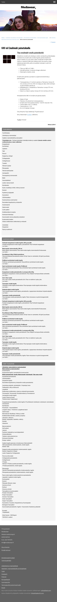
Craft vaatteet (5, 209)
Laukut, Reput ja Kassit (8, 397)
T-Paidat (4, 462)
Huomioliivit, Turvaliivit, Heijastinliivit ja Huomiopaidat (16, 502)
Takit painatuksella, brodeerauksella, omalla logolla (15, 444)
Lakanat (4, 430)
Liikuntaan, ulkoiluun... (8, 417)
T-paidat (4, 163)
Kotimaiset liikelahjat (7, 214)
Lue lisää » (5, 246)
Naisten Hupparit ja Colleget (9, 451)
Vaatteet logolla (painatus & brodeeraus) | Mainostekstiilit (17, 443)
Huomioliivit (5, 195)
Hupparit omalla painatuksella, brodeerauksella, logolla (16, 449)
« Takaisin (53, 42)
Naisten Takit (5, 446)
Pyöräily (4, 421)
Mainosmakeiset (6, 426)
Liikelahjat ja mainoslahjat (9, 135)
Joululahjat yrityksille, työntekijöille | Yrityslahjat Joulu (16, 385)
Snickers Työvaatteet (7, 496)
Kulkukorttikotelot (6, 434)
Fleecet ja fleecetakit (7, 456)
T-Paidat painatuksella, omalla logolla (12, 465)
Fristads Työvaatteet (7, 492)
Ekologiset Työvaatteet (8, 504)
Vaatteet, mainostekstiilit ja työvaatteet (12, 138)
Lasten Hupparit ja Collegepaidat (11, 453)
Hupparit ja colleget (7, 156)
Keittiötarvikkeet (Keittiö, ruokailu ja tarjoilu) (13, 415)
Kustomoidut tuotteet (7, 219)
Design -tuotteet (6, 440)
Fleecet (4, 153)
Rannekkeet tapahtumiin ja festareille (12, 202)
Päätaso (3, 37)
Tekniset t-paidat (6, 165)
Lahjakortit (5, 389)
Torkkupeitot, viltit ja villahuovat (10, 387)
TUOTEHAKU (6, 133)
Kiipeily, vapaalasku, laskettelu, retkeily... (13, 419)
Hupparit (4, 574)
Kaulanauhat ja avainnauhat (9, 200)
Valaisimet (5, 423)
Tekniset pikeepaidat (7, 170)
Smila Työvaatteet (7, 498)
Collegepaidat (6, 158)
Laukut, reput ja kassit (8, 182)
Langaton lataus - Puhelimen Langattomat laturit (14, 409)
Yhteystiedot (5, 529)
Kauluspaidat (5, 479)
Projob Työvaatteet (7, 494)
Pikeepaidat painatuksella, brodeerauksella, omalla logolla (17, 472)
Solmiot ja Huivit (6, 485)
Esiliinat (4, 487)
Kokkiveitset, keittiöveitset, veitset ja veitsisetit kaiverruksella (18, 391)
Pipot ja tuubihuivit (7, 229)
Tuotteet (3, 2)
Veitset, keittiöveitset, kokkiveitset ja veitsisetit (14, 221)
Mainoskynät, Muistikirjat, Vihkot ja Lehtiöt (13, 413)
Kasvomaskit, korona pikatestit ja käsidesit (13, 217)
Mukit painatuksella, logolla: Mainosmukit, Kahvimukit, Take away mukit (22, 374)
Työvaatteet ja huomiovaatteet (10, 491)
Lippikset (4, 148)
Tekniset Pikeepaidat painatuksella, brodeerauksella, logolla (18, 470)
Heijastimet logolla (7, 380)
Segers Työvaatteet (7, 500)
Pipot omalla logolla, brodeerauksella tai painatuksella (16, 475)
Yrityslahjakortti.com (37, 593)
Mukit (3, 178)
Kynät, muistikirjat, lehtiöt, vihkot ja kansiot (13, 187)
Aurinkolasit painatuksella (9, 376)
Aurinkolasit (5, 146)
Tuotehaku (53, 37)
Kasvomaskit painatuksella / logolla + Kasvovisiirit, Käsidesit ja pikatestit (21, 506)
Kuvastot (4, 510)
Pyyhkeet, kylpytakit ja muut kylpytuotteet (13, 432)
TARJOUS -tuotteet (7, 517)
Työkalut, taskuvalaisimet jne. (10, 436)
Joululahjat (5, 225)
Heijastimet (5, 227)
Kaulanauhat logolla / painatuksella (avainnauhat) (15, 372)
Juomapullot (5, 173)
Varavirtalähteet (6, 180)
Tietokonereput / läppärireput (9, 399)
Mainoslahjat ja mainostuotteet (30, 37)
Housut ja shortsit (6, 489)
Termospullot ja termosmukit (9, 175)
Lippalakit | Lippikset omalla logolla (11, 477)
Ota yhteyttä (5, 547)
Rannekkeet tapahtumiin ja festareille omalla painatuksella (17, 382)
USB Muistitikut (6, 197)
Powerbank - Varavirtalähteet (10, 407)
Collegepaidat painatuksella (9, 458)
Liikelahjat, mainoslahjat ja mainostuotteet (14, 37)
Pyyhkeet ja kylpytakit (8, 192)
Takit (3, 151)
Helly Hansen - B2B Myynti (9, 515)
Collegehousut (6, 161)
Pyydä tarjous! (5, 550)
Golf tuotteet (5, 428)
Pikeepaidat (5, 168)
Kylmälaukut (5, 185)
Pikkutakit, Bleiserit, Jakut (9, 483)
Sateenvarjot (5, 207)
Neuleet (4, 190)
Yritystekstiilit (5, 512)
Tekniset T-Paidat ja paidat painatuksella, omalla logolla (17, 463)
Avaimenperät (6, 204)
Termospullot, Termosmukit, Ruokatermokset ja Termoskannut (18, 393)
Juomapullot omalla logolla (9, 395)
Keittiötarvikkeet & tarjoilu (9, 212)
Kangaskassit (5, 144)
